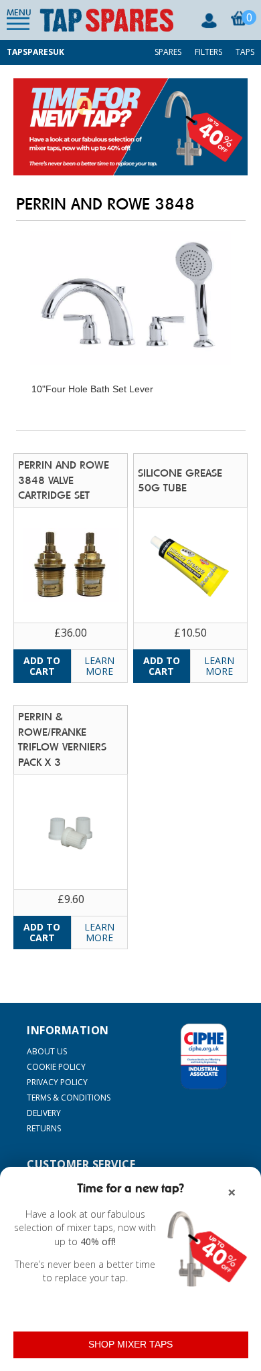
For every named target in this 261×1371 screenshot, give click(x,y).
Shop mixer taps (130, 1344)
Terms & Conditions (68, 1097)
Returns (44, 1128)
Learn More (99, 665)
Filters (208, 52)
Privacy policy (57, 1082)
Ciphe (204, 1056)
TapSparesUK (35, 52)
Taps (245, 52)
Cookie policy (56, 1066)
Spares (168, 52)
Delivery (44, 1113)
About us (47, 1051)
